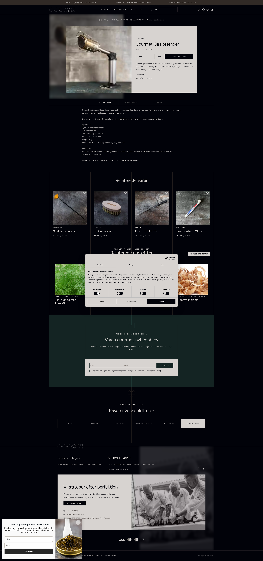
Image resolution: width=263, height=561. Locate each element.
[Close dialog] (78, 522)
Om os (110, 464)
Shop (106, 20)
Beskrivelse (105, 102)
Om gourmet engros (75, 503)
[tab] (105, 102)
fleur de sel (119, 423)
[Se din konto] (199, 9)
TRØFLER (74, 464)
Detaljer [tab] (131, 265)
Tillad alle (161, 302)
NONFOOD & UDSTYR (119, 20)
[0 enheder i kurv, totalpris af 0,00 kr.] (211, 9)
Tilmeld (29, 552)
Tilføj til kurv (178, 56)
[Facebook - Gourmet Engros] (203, 468)
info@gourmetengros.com (75, 514)
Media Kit (111, 469)
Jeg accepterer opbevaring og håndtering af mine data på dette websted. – (126, 371)
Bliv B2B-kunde (119, 464)
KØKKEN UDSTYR (137, 20)
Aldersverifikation (122, 469)
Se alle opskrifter (199, 254)
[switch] (120, 293)
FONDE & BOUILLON (94, 464)
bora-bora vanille (144, 423)
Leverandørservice (133, 464)
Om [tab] (162, 265)
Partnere (151, 464)
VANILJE (82, 464)
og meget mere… (193, 423)
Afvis (102, 302)
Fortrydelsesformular (110, 555)
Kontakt (143, 464)
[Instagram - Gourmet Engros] (197, 468)
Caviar (70, 423)
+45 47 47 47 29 (72, 511)
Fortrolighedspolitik (153, 371)
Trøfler (94, 423)
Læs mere (140, 75)
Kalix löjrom (168, 423)
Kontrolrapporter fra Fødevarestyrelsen (91, 555)
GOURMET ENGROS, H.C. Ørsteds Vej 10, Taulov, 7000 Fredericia (89, 518)
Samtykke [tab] (100, 265)
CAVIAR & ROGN (63, 464)
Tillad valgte (131, 302)
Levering (158, 102)
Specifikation (131, 102)
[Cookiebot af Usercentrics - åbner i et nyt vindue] (166, 258)
